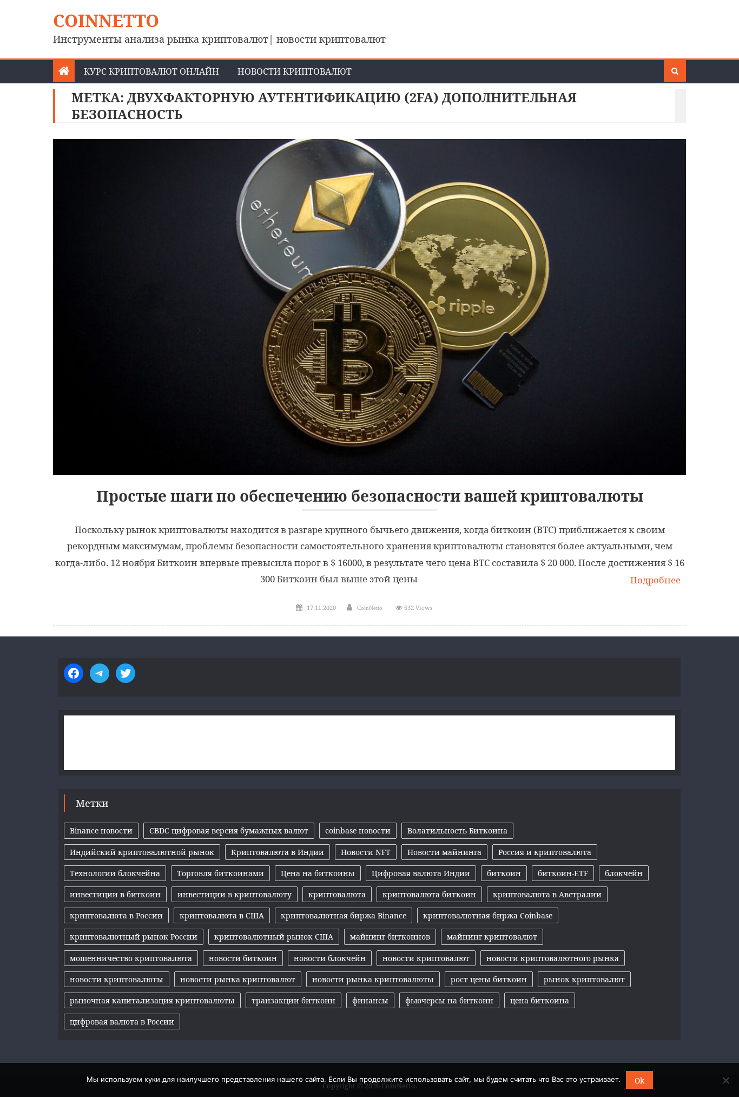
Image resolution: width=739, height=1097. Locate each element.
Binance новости (101, 830)
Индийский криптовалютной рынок (142, 852)
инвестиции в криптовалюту (234, 894)
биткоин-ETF (563, 873)
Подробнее (655, 580)
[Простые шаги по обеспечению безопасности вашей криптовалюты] (369, 307)
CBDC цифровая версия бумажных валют (228, 830)
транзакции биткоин (293, 1000)
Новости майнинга (444, 852)
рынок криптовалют (584, 979)
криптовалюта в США (222, 915)
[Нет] (725, 1080)
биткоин (504, 873)
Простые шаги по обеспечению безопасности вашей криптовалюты (369, 496)
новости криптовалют (426, 958)
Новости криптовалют (294, 71)
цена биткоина (539, 1000)
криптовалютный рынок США (273, 936)
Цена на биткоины (318, 873)
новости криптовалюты (116, 979)
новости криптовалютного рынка (552, 958)
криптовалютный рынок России (133, 936)
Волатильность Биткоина (457, 830)
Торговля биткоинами (220, 873)
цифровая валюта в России (122, 1021)
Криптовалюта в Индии (277, 852)
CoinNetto (106, 20)
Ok (639, 1080)
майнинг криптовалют (492, 936)
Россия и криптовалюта (544, 852)
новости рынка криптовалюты (373, 979)
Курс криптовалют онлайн (151, 71)
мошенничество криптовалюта (131, 958)
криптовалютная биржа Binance (343, 915)
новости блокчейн (330, 958)
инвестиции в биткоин (115, 894)
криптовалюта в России (116, 915)
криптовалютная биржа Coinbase (487, 915)
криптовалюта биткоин (429, 894)
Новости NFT (366, 852)
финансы (370, 1000)
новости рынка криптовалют (237, 979)
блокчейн (624, 873)
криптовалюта (337, 894)
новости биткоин (243, 958)
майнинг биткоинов (390, 936)
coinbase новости (358, 830)
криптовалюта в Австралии (547, 894)
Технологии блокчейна (115, 873)
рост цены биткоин (489, 979)
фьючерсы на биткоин (449, 1000)
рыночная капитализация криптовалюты (152, 1000)
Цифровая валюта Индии (421, 873)
